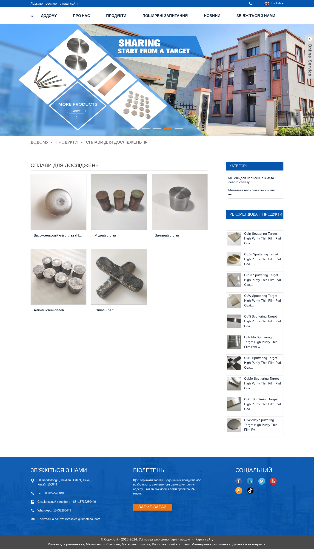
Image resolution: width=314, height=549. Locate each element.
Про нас (81, 16)
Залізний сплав (167, 235)
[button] (135, 128)
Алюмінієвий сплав (49, 310)
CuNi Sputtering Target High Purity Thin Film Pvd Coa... (262, 362)
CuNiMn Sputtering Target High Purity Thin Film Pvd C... (260, 342)
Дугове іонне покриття (248, 544)
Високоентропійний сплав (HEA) (59, 235)
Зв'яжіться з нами (256, 16)
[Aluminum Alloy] (58, 276)
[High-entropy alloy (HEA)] (58, 202)
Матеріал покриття (136, 544)
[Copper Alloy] (119, 202)
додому (49, 16)
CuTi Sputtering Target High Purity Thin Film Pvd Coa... (262, 321)
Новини (212, 16)
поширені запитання (165, 16)
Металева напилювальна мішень (251, 192)
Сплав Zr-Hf (103, 310)
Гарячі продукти (182, 539)
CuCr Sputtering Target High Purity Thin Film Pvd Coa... (262, 404)
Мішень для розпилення (66, 544)
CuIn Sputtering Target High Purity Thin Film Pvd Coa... (262, 238)
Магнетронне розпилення (210, 544)
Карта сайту (204, 539)
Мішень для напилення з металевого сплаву (251, 180)
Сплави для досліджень (114, 142)
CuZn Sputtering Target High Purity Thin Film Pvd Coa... (262, 259)
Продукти (116, 16)
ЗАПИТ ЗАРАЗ (152, 507)
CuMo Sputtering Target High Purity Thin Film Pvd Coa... (262, 383)
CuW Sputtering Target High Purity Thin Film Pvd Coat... (262, 300)
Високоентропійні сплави (171, 544)
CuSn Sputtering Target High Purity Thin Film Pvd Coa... (262, 279)
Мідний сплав (105, 235)
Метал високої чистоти (103, 544)
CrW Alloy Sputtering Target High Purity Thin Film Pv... (260, 424)
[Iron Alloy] (179, 202)
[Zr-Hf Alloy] (119, 276)
